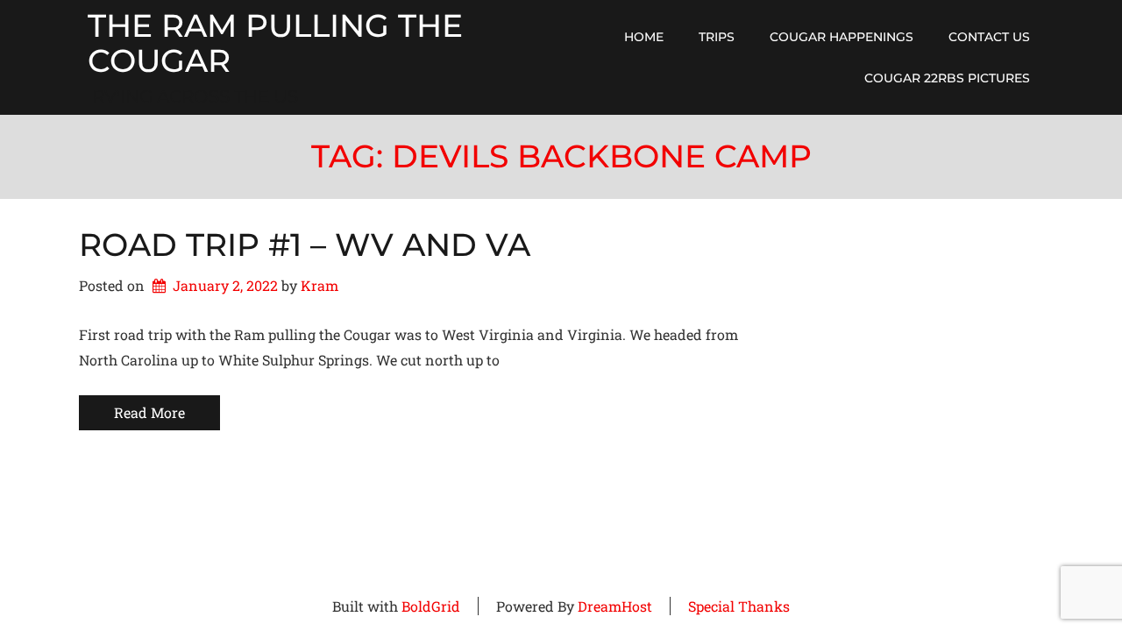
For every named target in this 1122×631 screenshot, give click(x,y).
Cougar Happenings (841, 37)
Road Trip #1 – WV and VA (304, 244)
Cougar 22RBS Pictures (947, 78)
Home (644, 37)
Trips (717, 37)
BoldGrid (430, 606)
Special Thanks (739, 606)
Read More (149, 412)
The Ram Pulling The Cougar (275, 43)
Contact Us (989, 37)
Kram (319, 285)
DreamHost (615, 606)
